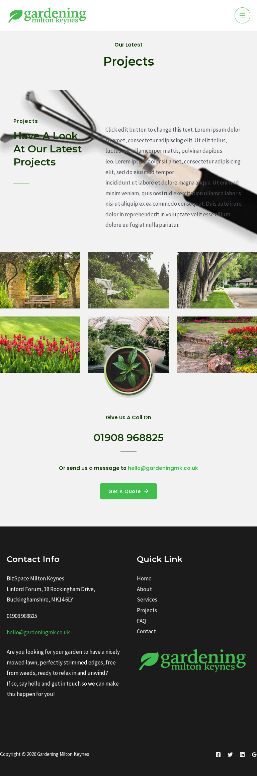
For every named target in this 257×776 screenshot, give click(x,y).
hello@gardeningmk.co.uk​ (163, 468)
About (144, 589)
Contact (146, 631)
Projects (147, 610)
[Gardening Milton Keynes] (48, 15)
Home (144, 578)
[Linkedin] (242, 754)
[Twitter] (230, 754)
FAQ (141, 621)
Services (147, 599)
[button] (128, 491)
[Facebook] (218, 754)
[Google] (254, 754)
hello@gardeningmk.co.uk (38, 632)
